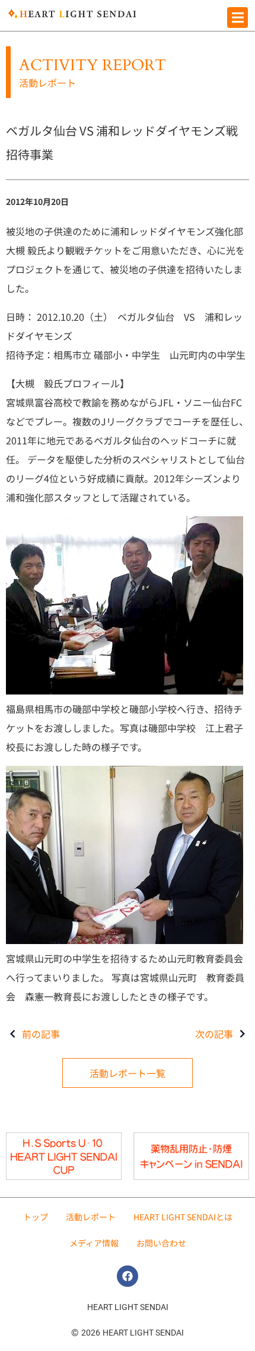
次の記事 (214, 1034)
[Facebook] (127, 1276)
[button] (237, 17)
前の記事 (41, 1034)
